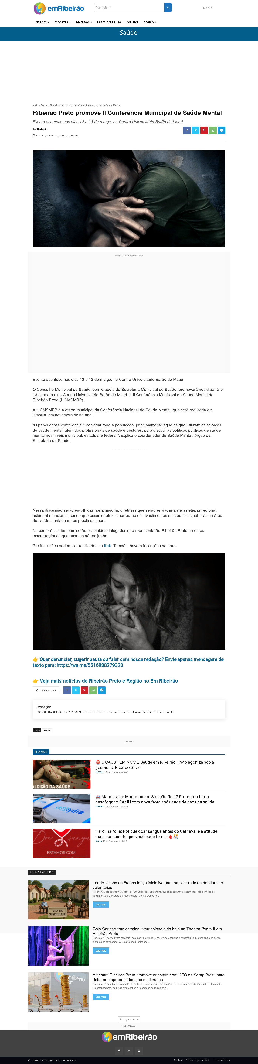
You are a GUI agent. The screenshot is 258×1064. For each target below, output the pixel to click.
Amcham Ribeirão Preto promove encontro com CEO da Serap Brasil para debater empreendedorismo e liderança (159, 977)
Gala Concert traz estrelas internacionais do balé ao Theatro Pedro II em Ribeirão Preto (157, 931)
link (107, 545)
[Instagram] (129, 1051)
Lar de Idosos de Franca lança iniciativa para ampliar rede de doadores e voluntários (158, 885)
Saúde (128, 32)
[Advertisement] (129, 69)
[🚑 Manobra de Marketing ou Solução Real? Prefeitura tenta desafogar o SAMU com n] (61, 808)
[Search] (168, 7)
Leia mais (101, 904)
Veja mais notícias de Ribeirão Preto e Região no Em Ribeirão (109, 680)
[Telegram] (221, 130)
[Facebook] (187, 130)
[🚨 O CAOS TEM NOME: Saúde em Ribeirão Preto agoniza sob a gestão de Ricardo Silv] (61, 774)
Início (35, 105)
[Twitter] (195, 130)
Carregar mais (127, 1019)
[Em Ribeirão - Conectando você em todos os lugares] (58, 7)
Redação (42, 129)
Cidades (100, 772)
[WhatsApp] (213, 130)
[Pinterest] (204, 130)
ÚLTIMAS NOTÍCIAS (41, 872)
